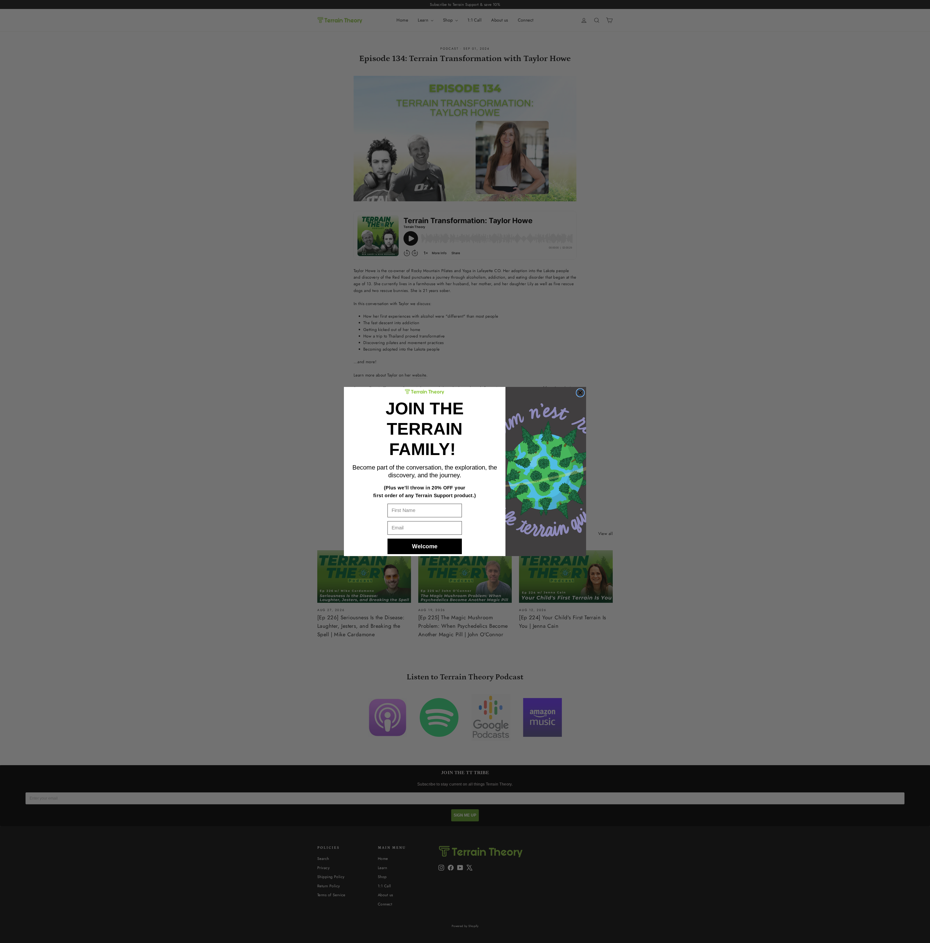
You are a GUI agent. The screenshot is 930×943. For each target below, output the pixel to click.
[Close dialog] (580, 393)
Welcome (424, 546)
